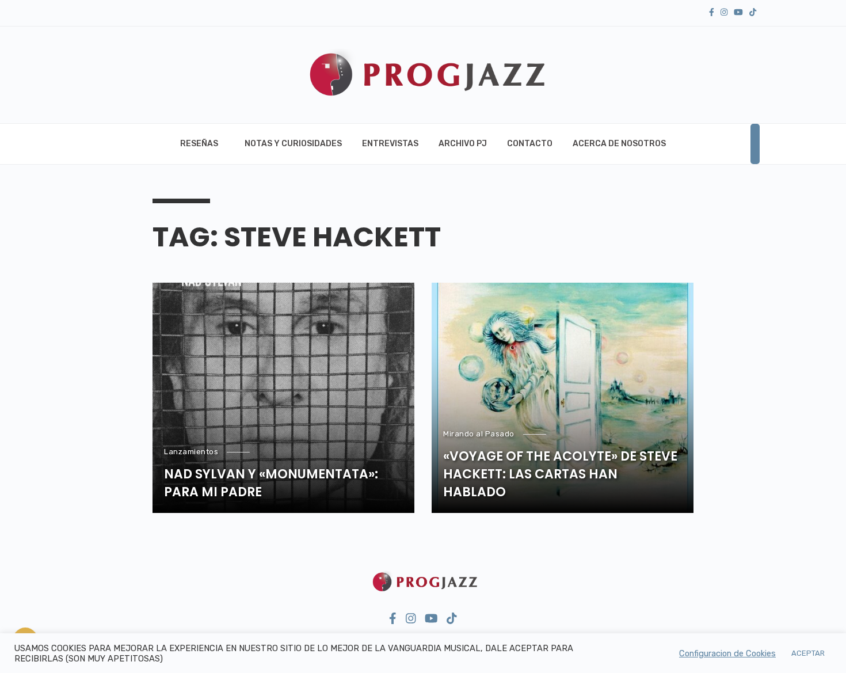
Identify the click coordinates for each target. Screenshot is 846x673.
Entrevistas (390, 144)
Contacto (529, 144)
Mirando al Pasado (479, 433)
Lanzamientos (191, 451)
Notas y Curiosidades (293, 144)
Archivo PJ (463, 144)
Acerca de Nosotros (619, 144)
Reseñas (199, 144)
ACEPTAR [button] (808, 653)
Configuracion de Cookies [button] (727, 653)
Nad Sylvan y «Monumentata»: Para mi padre (271, 483)
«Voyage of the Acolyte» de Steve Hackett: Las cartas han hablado (560, 474)
